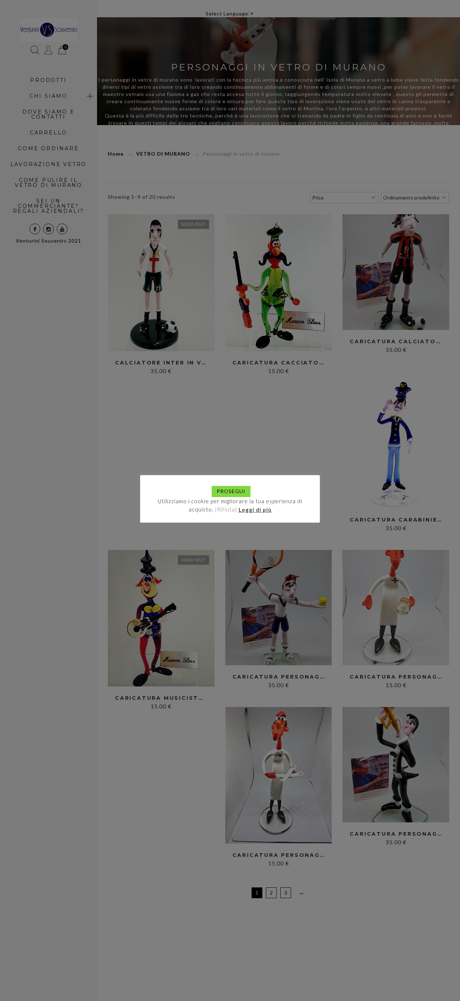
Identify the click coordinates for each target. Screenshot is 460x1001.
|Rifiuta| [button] (226, 509)
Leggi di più (255, 509)
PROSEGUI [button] (231, 491)
